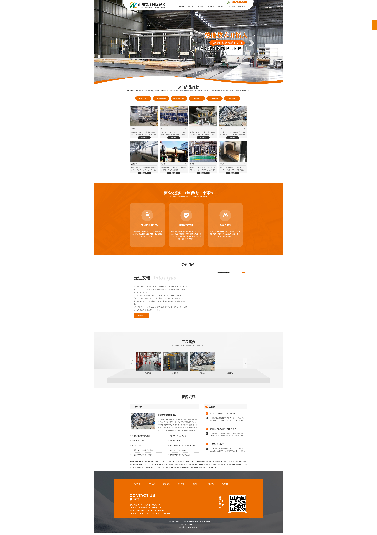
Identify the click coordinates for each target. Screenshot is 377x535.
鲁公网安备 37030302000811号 (189, 527)
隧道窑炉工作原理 (138, 441)
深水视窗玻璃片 (169, 464)
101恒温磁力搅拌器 (149, 464)
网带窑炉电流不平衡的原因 (141, 436)
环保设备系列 (161, 98)
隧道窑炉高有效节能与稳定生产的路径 (182, 445)
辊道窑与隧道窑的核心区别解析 (180, 455)
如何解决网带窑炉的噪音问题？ (142, 455)
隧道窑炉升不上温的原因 (178, 436)
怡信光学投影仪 (218, 464)
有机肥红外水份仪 (163, 467)
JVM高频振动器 (200, 461)
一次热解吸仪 (208, 464)
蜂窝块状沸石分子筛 (157, 461)
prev (125, 43)
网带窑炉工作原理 (217, 444)
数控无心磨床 (146, 461)
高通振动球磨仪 (185, 467)
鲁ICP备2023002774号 (189, 524)
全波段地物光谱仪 (239, 464)
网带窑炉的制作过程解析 (178, 450)
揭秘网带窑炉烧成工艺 (177, 441)
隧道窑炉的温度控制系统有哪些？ (223, 429)
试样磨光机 (200, 464)
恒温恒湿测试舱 (180, 464)
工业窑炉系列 (143, 98)
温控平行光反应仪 (150, 467)
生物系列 (232, 98)
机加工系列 (214, 98)
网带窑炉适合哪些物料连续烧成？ (143, 450)
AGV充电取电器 (190, 464)
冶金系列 (197, 98)
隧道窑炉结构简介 (138, 445)
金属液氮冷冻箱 (174, 467)
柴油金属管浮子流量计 (210, 467)
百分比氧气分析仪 (188, 461)
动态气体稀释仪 (238, 461)
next (251, 43)
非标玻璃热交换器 (196, 467)
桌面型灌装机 (228, 464)
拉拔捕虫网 (168, 461)
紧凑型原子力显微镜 (212, 461)
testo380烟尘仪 (177, 461)
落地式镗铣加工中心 (225, 461)
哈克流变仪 (160, 464)
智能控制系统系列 (179, 98)
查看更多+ (141, 315)
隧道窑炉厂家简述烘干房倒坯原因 (223, 413)
